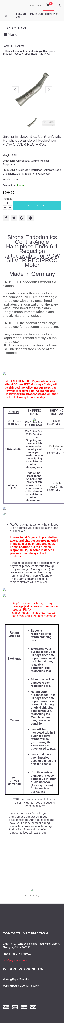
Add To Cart (37, 205)
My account (35, 5)
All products (22, 160)
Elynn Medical (15, 28)
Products (19, 46)
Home (6, 46)
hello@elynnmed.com (15, 960)
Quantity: (8, 198)
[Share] (6, 218)
